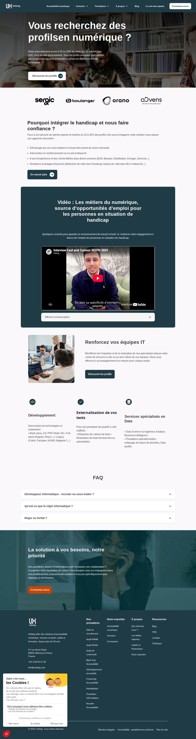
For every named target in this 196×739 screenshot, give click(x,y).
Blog (137, 6)
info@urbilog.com (36, 667)
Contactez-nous (40, 589)
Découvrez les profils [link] (44, 76)
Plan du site (162, 729)
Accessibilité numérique (58, 6)
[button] (82, 6)
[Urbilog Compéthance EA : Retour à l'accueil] (13, 6)
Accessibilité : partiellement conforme (136, 729)
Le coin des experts (155, 6)
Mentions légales (106, 729)
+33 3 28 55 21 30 (37, 662)
